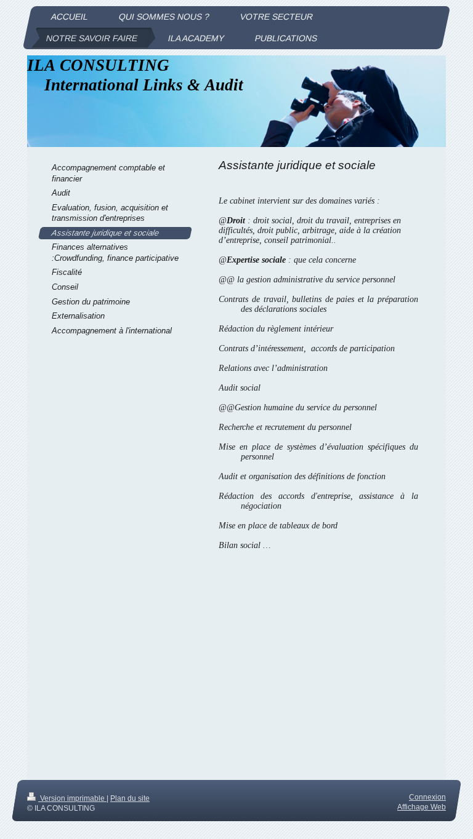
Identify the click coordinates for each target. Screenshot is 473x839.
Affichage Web (421, 807)
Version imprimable (72, 798)
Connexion (427, 797)
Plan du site (130, 798)
